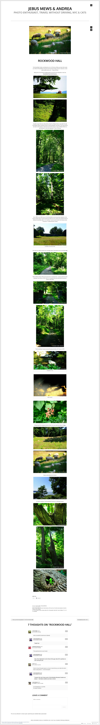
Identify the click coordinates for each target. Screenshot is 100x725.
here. (65, 425)
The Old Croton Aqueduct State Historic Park (22, 619)
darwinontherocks (36, 646)
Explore (37, 610)
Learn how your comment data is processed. (37, 713)
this (66, 250)
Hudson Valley (44, 610)
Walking (39, 609)
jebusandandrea (36, 638)
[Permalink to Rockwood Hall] (50, 55)
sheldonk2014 (35, 682)
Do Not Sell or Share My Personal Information (60, 720)
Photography (51, 610)
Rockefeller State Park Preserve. (50, 74)
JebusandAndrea (44, 605)
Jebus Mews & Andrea (50, 8)
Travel (59, 610)
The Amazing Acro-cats (83, 619)
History (40, 610)
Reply (66, 631)
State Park (55, 610)
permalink (35, 611)
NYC (48, 610)
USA (36, 609)
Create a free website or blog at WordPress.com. (40, 720)
